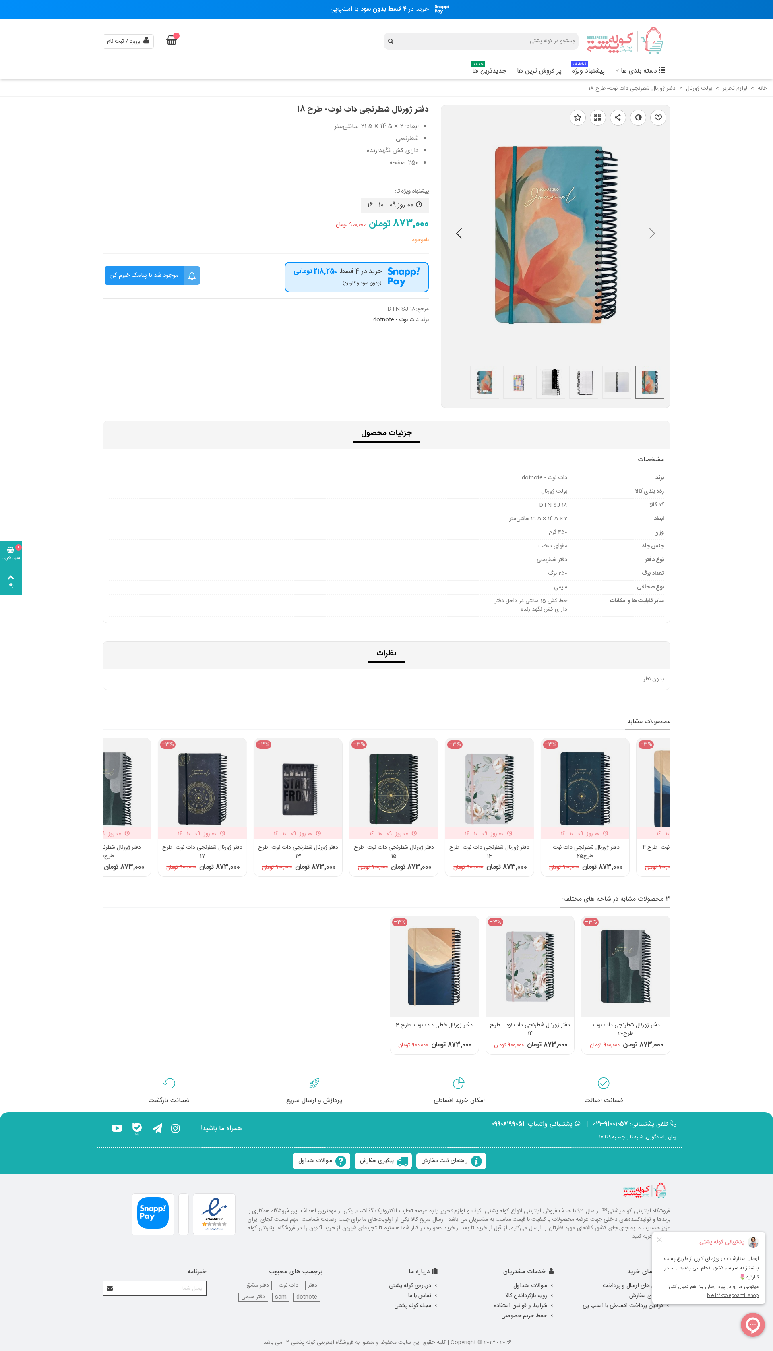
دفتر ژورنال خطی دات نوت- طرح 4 (434, 1025)
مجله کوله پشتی (412, 1306)
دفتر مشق (257, 1285)
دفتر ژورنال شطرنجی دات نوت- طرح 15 (434, 851)
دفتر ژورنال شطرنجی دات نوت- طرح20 (147, 851)
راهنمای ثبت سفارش (445, 1161)
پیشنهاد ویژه (588, 70)
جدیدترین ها (489, 70)
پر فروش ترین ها (539, 71)
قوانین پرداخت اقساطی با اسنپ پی (623, 1306)
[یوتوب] (117, 1130)
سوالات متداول (315, 1161)
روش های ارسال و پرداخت (633, 1286)
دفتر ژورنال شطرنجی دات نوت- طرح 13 (339, 851)
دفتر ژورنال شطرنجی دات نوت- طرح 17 (243, 851)
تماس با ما (419, 1296)
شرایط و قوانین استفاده (520, 1306)
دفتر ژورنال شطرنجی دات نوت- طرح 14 (530, 851)
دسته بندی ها (639, 71)
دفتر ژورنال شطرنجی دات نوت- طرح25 (625, 851)
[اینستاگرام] (175, 1130)
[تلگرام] (157, 1130)
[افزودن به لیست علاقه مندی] (578, 118)
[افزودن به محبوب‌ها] (658, 118)
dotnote (306, 1297)
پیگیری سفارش (377, 1161)
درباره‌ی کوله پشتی (410, 1286)
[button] (459, 235)
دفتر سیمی (253, 1297)
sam (281, 1297)
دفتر (312, 1285)
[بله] (137, 1130)
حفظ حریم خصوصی (524, 1316)
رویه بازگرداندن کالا (526, 1296)
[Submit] (110, 1288)
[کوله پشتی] (626, 41)
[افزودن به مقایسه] (638, 118)
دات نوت (288, 1285)
